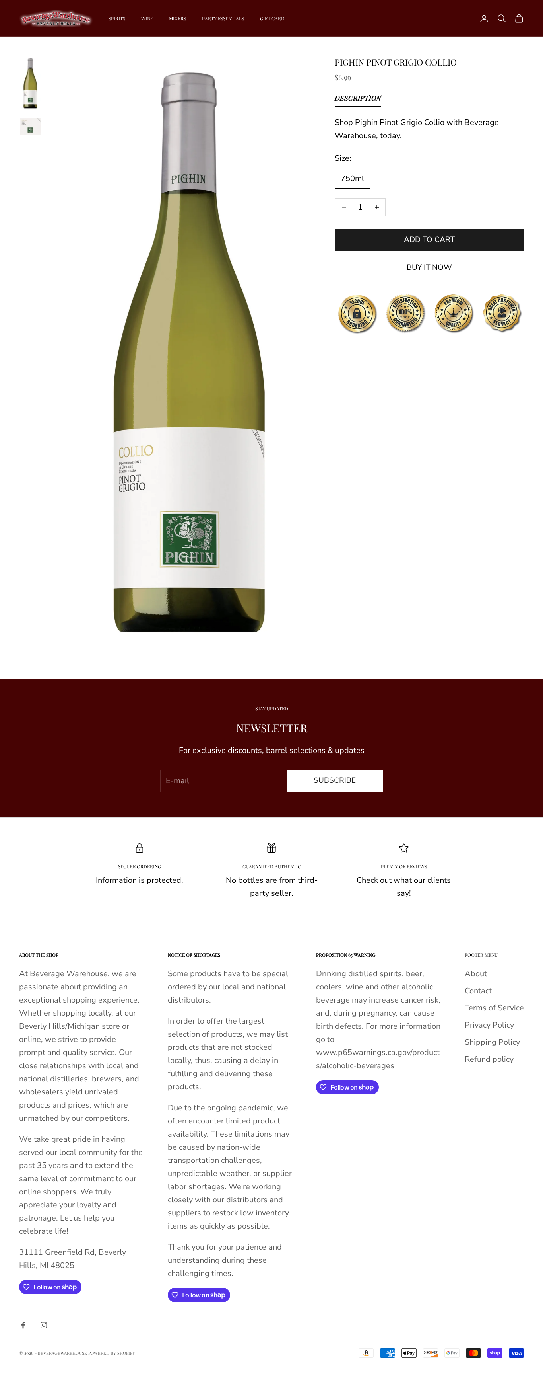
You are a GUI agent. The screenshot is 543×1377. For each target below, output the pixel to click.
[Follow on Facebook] (23, 1325)
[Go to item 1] (30, 83)
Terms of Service (494, 1008)
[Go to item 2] (30, 126)
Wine (147, 18)
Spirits (117, 18)
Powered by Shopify (111, 1353)
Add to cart (429, 239)
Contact (478, 990)
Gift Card (272, 18)
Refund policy (489, 1059)
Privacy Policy (489, 1025)
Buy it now (429, 267)
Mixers (177, 18)
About (476, 973)
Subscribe (335, 780)
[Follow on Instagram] (44, 1325)
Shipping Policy (492, 1042)
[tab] (358, 100)
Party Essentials (223, 18)
